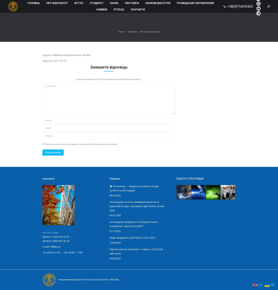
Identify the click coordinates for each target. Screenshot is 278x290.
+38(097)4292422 (240, 6)
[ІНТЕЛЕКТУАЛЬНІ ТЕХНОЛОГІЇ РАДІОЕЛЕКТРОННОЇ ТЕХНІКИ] (183, 192)
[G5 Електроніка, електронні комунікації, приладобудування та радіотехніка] (228, 192)
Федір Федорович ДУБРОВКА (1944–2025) (132, 237)
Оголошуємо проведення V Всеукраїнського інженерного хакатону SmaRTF (134, 224)
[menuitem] (33, 3)
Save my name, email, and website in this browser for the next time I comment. (81, 144)
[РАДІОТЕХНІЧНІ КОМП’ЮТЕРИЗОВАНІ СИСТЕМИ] (213, 192)
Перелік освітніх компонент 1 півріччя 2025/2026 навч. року (136, 251)
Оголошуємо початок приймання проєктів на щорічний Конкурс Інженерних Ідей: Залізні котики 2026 (137, 206)
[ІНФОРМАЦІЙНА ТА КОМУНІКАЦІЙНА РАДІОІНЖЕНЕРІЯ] (198, 192)
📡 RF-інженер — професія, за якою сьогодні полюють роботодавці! (134, 188)
